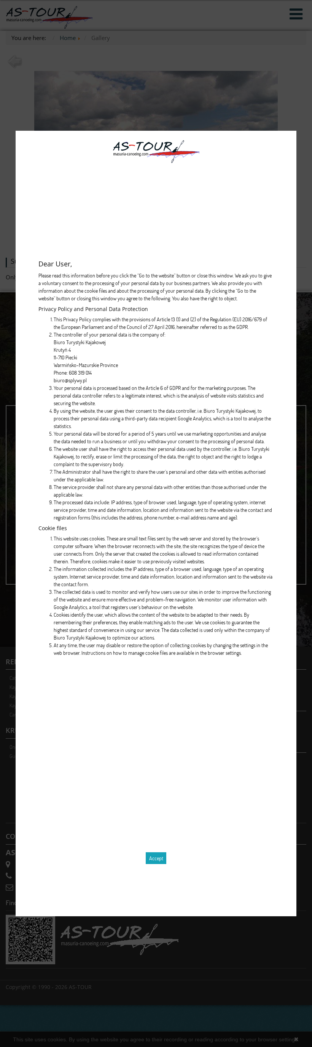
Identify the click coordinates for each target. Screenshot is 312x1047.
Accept (156, 858)
